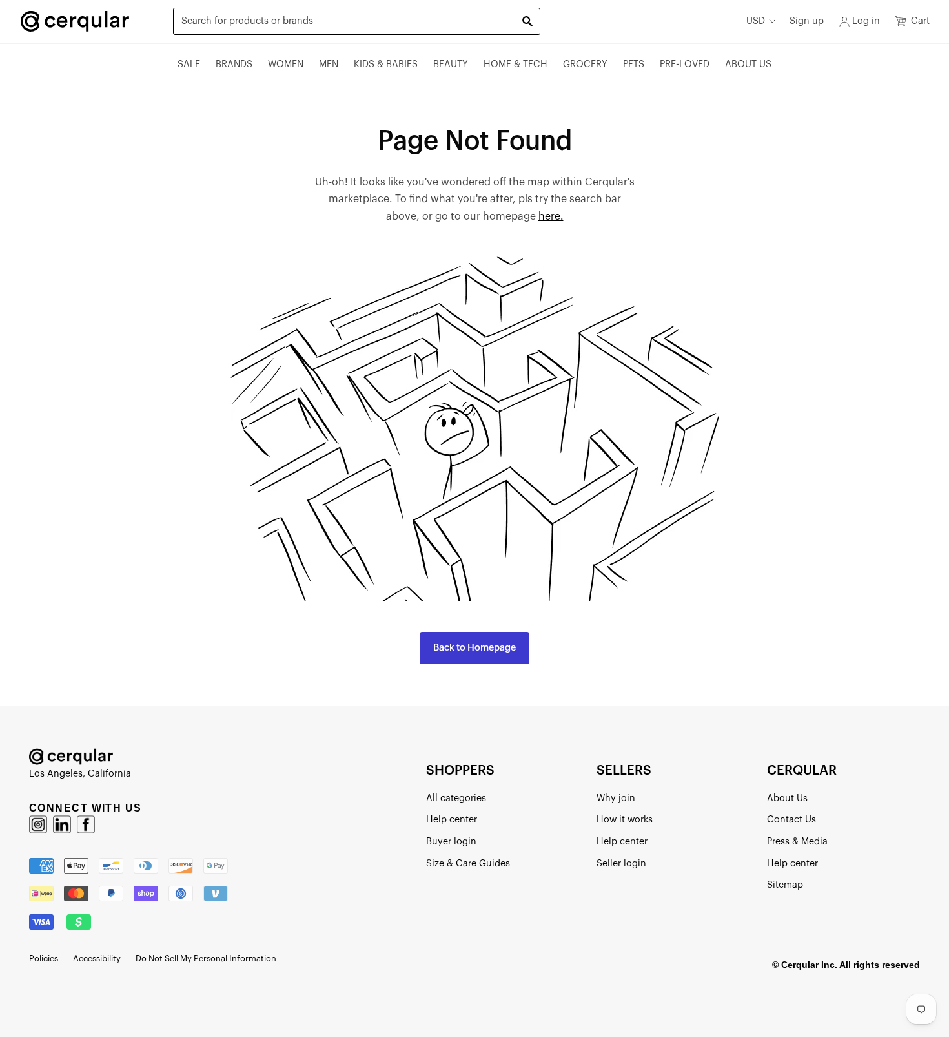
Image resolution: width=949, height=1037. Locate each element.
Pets (633, 64)
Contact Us (791, 819)
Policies (43, 958)
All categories (456, 798)
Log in (866, 21)
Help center (451, 819)
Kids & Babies (386, 64)
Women (285, 64)
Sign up (807, 21)
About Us (748, 64)
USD (755, 21)
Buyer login (451, 841)
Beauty (450, 64)
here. (551, 216)
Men (328, 64)
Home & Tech (515, 64)
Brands (234, 64)
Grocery (585, 64)
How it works (625, 819)
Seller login (621, 863)
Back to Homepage (474, 648)
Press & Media (797, 841)
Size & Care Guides (468, 863)
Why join (616, 798)
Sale (189, 64)
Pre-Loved (684, 64)
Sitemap (785, 885)
